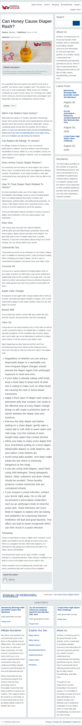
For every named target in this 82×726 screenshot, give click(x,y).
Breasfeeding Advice (37, 650)
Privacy (49, 722)
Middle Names (35, 645)
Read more (6, 622)
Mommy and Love (12, 722)
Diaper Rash (34, 660)
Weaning (32, 665)
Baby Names (34, 640)
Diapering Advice (36, 655)
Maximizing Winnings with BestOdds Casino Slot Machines (71, 93)
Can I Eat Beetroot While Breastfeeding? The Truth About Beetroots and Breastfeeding (20, 596)
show (13, 106)
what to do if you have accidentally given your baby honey (25, 133)
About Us (77, 722)
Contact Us (57, 722)
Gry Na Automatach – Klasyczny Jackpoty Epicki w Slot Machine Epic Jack (72, 116)
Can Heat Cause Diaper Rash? (66, 595)
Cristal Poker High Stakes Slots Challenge (72, 138)
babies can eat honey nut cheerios (25, 136)
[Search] (76, 23)
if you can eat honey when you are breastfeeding (29, 130)
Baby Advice (34, 635)
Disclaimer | (68, 722)
